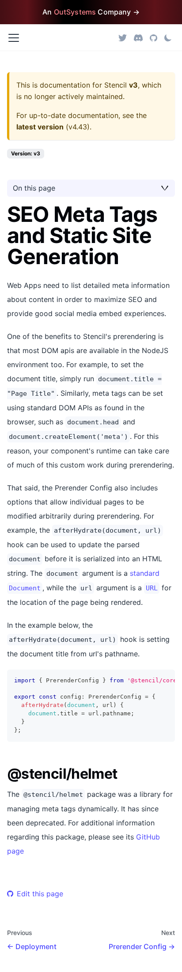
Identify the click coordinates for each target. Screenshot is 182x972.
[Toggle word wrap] (147, 680)
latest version (40, 126)
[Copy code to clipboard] (164, 680)
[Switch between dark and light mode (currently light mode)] (167, 37)
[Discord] (138, 38)
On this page (34, 188)
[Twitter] (122, 38)
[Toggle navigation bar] (13, 37)
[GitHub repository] (153, 38)
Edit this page (40, 893)
